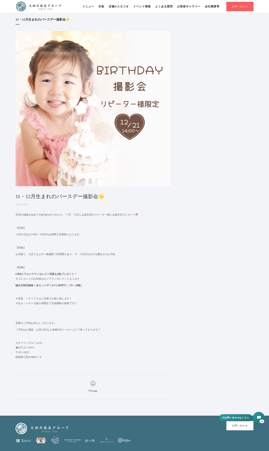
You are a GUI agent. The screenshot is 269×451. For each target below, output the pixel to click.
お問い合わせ (240, 6)
